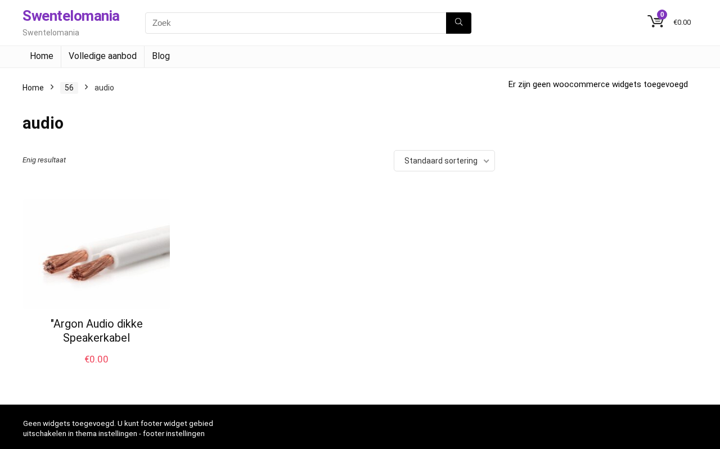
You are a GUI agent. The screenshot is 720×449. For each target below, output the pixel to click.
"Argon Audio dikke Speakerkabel (97, 330)
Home (41, 56)
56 (69, 87)
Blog (161, 56)
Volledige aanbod (103, 56)
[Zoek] (458, 23)
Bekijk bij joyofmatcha (97, 371)
